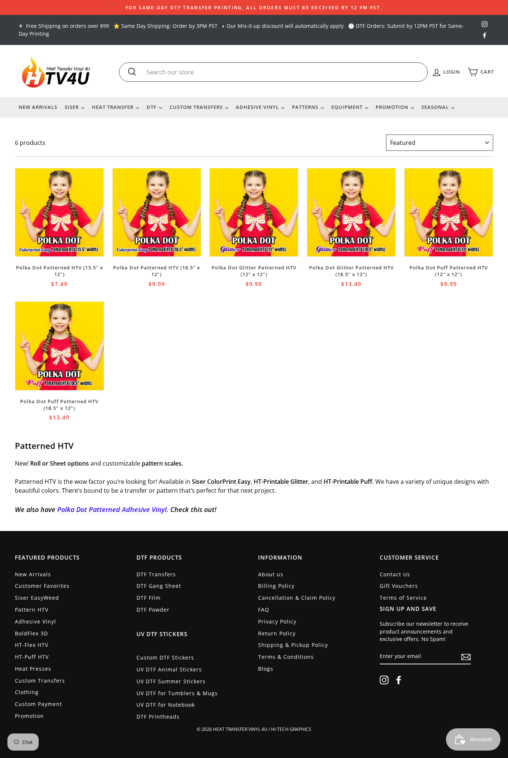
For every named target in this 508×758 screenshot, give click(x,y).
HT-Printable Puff (348, 481)
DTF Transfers (156, 574)
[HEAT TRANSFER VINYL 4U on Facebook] (398, 680)
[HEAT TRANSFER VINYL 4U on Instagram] (384, 680)
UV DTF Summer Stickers (171, 681)
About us (270, 574)
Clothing (27, 692)
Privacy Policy (277, 621)
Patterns (306, 107)
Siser (72, 107)
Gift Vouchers (399, 585)
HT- (258, 481)
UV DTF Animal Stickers (169, 669)
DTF (152, 107)
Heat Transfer (113, 107)
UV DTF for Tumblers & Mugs (177, 693)
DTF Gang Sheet (158, 585)
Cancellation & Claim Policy (296, 597)
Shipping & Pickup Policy (293, 644)
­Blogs (265, 668)
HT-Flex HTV (31, 644)
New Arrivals (38, 107)
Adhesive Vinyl (258, 107)
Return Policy (277, 633)
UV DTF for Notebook (165, 704)
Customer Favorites (42, 585)
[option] (254, 7)
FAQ (263, 609)
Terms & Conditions (286, 656)
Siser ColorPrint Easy (221, 481)
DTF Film (148, 597)
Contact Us (395, 574)
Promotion (393, 107)
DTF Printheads (158, 716)
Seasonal (435, 107)
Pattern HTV (31, 609)
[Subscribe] (466, 656)
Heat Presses (33, 668)
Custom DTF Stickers (165, 657)
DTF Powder (153, 609)
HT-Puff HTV (32, 656)
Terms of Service (403, 597)
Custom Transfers (197, 107)
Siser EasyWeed (37, 597)
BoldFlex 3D (31, 633)
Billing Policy (276, 585)
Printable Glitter (285, 481)
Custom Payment (38, 703)
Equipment (347, 107)
